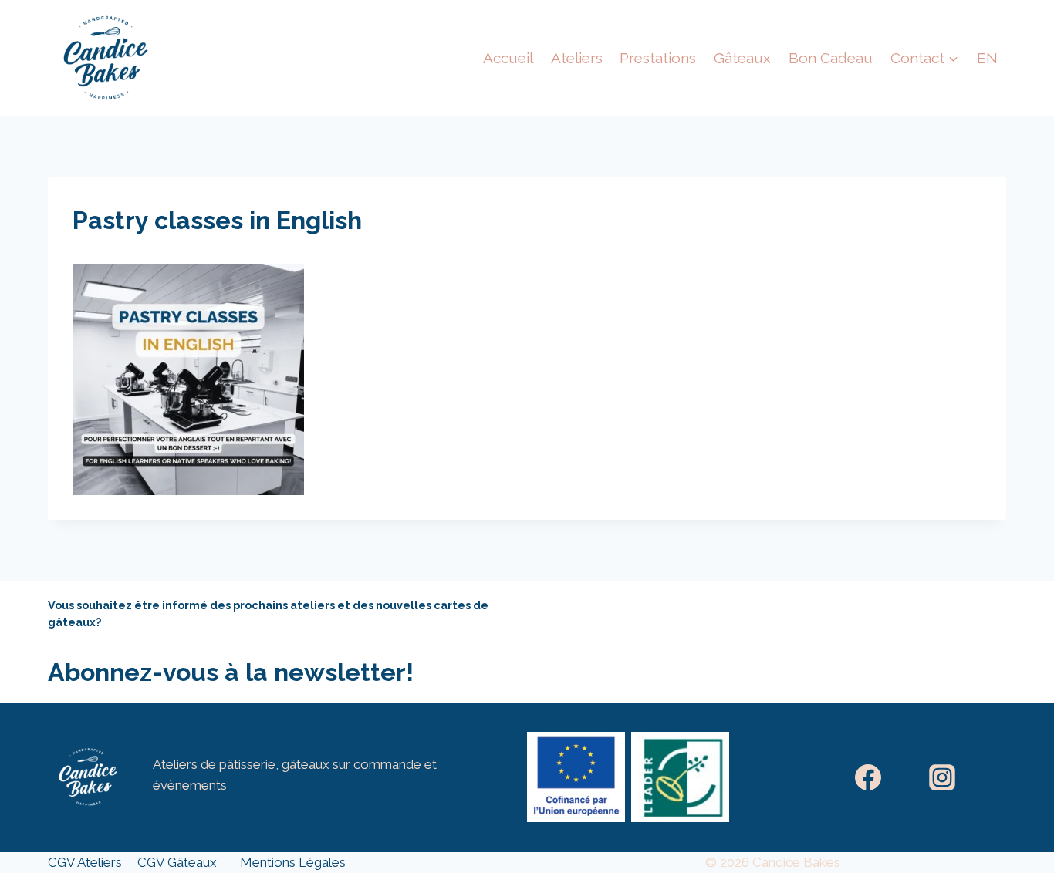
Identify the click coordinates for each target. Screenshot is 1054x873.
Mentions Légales (293, 862)
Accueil (508, 57)
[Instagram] (942, 777)
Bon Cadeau (831, 57)
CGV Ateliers (85, 862)
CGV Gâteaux (177, 862)
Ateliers (577, 57)
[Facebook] (868, 777)
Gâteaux (742, 57)
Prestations (658, 57)
